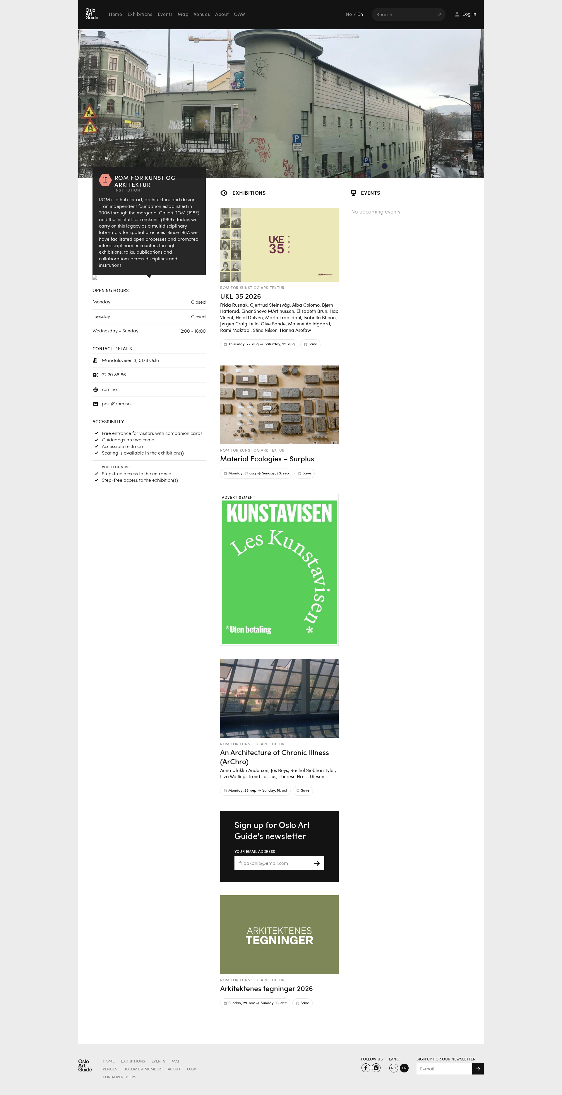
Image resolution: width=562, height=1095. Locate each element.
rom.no (109, 389)
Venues (202, 14)
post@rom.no (116, 403)
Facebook (366, 1068)
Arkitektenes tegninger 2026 (266, 988)
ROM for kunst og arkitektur (252, 287)
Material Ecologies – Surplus (267, 458)
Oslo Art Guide (92, 14)
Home (115, 14)
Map (183, 14)
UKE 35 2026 (240, 296)
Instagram (376, 1068)
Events (165, 14)
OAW (239, 14)
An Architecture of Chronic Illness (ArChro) (274, 756)
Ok (478, 1068)
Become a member (142, 1069)
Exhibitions (140, 14)
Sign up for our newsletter (446, 1059)
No (349, 14)
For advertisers (119, 1077)
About (222, 14)
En (360, 14)
